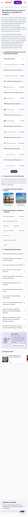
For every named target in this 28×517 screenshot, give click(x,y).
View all (14, 171)
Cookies (7, 508)
